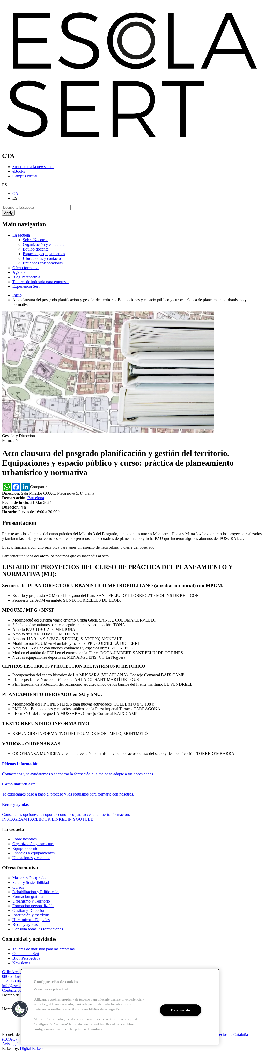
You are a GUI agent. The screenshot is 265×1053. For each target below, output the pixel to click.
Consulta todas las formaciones (37, 929)
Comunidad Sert (25, 953)
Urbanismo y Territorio (31, 901)
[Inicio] (132, 145)
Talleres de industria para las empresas (43, 949)
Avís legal (10, 1044)
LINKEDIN (62, 819)
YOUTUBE (83, 819)
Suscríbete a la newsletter (33, 166)
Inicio (17, 295)
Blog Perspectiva (26, 277)
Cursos (18, 887)
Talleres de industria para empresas (40, 281)
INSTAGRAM (14, 819)
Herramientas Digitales (31, 920)
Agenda (18, 272)
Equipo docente (35, 249)
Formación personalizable (33, 906)
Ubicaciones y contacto (42, 258)
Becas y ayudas (25, 924)
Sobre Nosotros (35, 240)
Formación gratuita (27, 896)
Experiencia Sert (25, 286)
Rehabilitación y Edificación (35, 892)
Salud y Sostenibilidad (30, 882)
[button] (20, 1009)
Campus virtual (24, 176)
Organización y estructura (44, 244)
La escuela (21, 235)
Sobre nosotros (24, 839)
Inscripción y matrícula (31, 915)
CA (15, 193)
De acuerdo (180, 1010)
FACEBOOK (39, 819)
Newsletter (21, 963)
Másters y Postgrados (29, 878)
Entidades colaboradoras (43, 263)
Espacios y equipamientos (44, 254)
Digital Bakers (31, 1048)
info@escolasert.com (19, 985)
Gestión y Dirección (28, 910)
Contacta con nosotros (20, 990)
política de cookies (88, 1029)
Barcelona (35, 498)
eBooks (18, 171)
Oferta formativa (25, 268)
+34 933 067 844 (16, 981)
